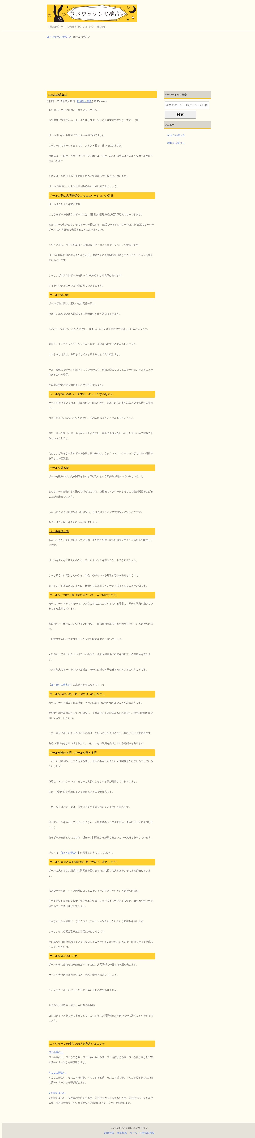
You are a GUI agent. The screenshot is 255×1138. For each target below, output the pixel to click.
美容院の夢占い (57, 1092)
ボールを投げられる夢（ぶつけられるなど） (77, 693)
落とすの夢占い (69, 852)
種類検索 (122, 1132)
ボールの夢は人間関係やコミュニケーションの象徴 (81, 195)
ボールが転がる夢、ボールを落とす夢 (73, 752)
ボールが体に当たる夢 (63, 955)
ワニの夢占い (56, 1052)
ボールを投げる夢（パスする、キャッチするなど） (81, 394)
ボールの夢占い (57, 94)
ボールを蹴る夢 (59, 467)
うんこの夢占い (57, 1072)
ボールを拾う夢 (59, 531)
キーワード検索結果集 (142, 1132)
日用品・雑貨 (84, 101)
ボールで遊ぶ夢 (59, 294)
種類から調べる (175, 142)
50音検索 (109, 1132)
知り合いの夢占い (60, 684)
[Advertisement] (129, 65)
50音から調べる (176, 135)
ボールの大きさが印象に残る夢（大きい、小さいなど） (84, 861)
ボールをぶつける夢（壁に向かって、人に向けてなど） (84, 594)
